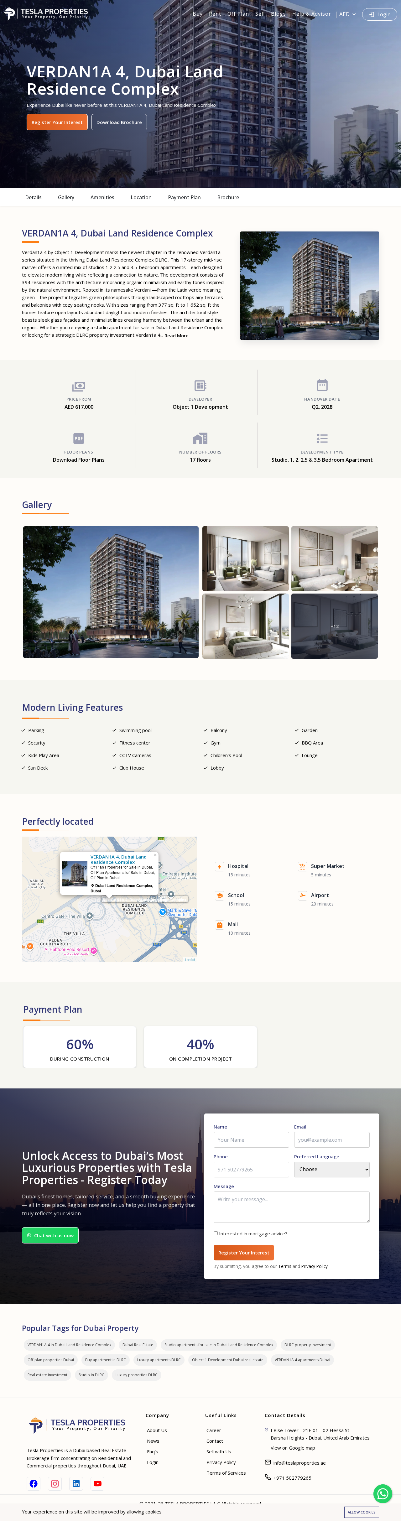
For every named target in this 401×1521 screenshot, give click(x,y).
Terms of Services (226, 1473)
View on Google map (293, 1448)
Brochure (228, 197)
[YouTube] (97, 1484)
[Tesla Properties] (48, 14)
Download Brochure (119, 122)
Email (300, 1127)
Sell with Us (218, 1451)
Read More (176, 335)
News (153, 1441)
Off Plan (238, 13)
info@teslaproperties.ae (299, 1463)
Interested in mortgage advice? (253, 1233)
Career (213, 1430)
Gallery (66, 197)
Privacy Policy (314, 1266)
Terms (284, 1266)
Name (220, 1127)
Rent (215, 13)
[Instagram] (55, 1484)
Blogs (278, 13)
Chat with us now (54, 1235)
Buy (198, 13)
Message (224, 1186)
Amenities (102, 197)
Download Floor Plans (79, 459)
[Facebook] (33, 1484)
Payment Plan (184, 197)
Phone (221, 1156)
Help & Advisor (311, 13)
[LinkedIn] (76, 1484)
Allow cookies (362, 1512)
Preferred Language (316, 1156)
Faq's (152, 1451)
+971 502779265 (292, 1478)
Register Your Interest (57, 122)
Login (384, 14)
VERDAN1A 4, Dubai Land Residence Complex (144, 899)
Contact (214, 1441)
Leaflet (190, 959)
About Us (157, 1430)
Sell (260, 13)
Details (33, 197)
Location (141, 197)
